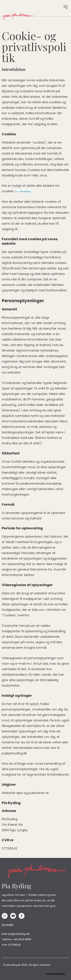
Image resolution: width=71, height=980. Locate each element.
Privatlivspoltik (55, 974)
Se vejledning (23, 191)
